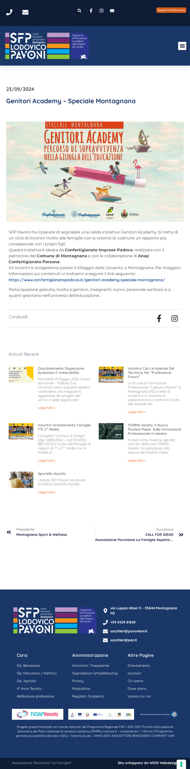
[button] (79, 10)
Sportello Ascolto (52, 473)
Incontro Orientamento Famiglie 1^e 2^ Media (64, 427)
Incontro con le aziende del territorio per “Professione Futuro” (151, 372)
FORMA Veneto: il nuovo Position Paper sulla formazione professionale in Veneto (154, 429)
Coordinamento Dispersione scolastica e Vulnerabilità (61, 370)
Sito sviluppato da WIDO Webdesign (148, 763)
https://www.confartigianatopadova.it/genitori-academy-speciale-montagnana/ (87, 279)
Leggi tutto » (46, 408)
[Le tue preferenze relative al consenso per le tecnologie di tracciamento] (181, 764)
